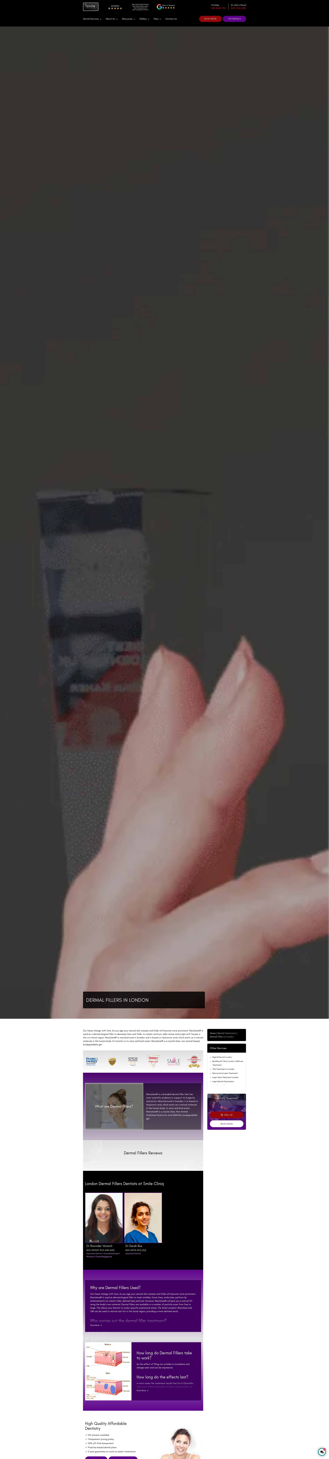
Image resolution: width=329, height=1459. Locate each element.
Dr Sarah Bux (130, 1194)
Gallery (143, 18)
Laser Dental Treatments (223, 1081)
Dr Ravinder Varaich (95, 1194)
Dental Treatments (227, 1033)
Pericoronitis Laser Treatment (225, 1073)
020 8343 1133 (218, 8)
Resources (127, 18)
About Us (110, 18)
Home (213, 1033)
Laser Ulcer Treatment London (225, 1077)
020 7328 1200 (238, 8)
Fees (156, 18)
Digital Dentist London (222, 1057)
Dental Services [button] (91, 18)
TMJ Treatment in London (223, 1069)
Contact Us (171, 18)
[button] (226, 1114)
